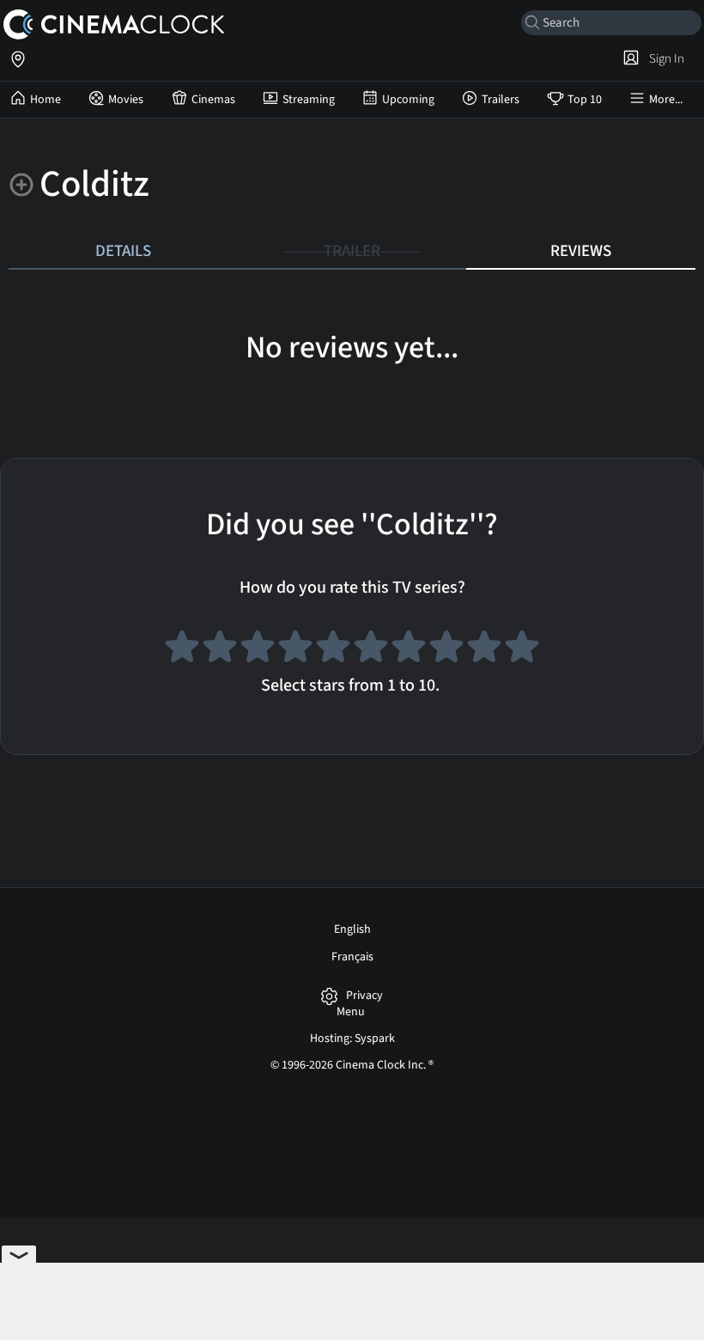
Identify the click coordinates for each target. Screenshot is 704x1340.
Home (45, 99)
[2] (220, 649)
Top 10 (584, 99)
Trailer (352, 251)
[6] (371, 649)
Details (123, 251)
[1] (182, 649)
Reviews (580, 251)
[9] (484, 649)
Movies (125, 99)
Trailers (500, 99)
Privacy (364, 996)
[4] (295, 649)
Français (352, 957)
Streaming (308, 99)
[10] (522, 649)
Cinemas (213, 99)
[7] (409, 649)
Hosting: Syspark (352, 1038)
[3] (257, 649)
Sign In (664, 58)
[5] (333, 649)
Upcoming (408, 99)
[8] (446, 649)
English (352, 929)
